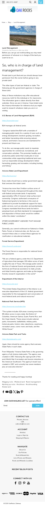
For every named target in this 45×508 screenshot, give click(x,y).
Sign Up (25, 435)
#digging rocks (7, 382)
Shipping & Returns (22, 438)
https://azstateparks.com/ (11, 339)
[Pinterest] (21, 391)
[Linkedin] (18, 391)
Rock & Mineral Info (22, 455)
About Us (22, 450)
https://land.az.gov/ (9, 176)
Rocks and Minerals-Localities (22, 461)
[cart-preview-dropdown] (40, 2)
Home (3, 22)
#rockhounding (31, 384)
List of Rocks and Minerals (22, 458)
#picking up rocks (8, 384)
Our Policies (22, 452)
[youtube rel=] (28, 482)
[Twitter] (14, 391)
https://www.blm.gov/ (10, 120)
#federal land (19, 382)
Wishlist (22, 432)
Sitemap (18, 503)
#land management (33, 382)
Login (19, 435)
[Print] (10, 391)
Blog (9, 22)
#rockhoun (21, 384)
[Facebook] (3, 391)
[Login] (35, 2)
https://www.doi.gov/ (10, 284)
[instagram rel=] (19, 482)
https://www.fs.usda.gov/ (11, 246)
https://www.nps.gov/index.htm (14, 306)
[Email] (7, 391)
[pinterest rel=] (24, 482)
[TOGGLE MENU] (3, 2)
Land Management (19, 22)
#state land (6, 387)
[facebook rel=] (15, 482)
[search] (30, 2)
